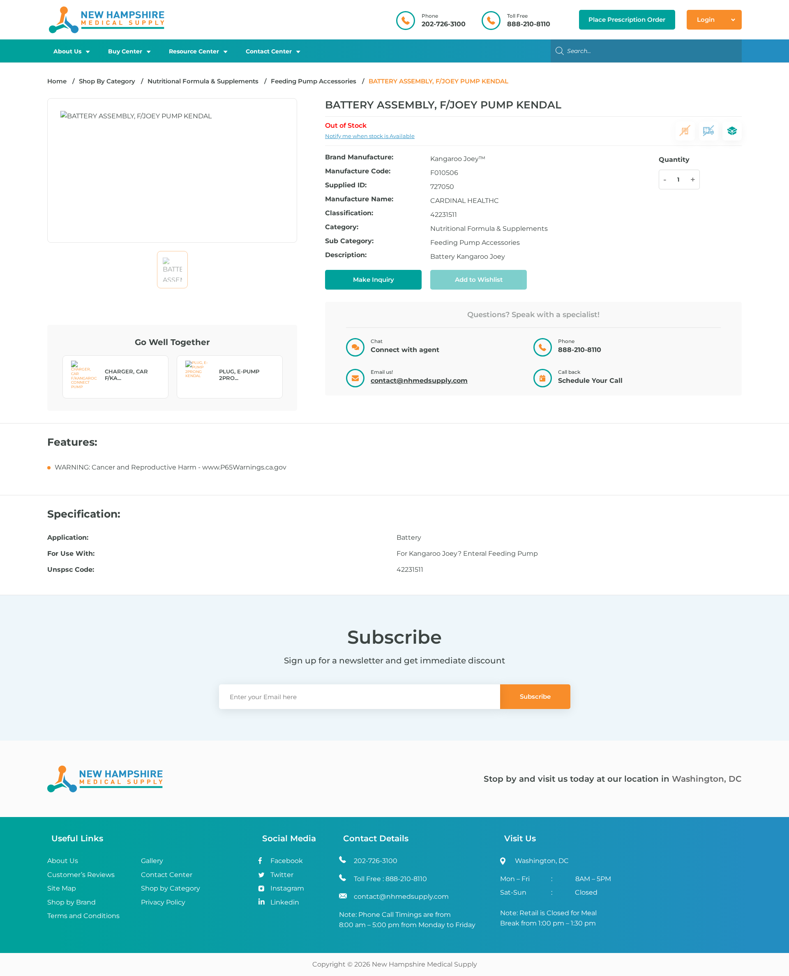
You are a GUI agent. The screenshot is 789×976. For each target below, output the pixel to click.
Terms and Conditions (83, 916)
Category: (341, 227)
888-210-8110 (528, 24)
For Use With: (71, 553)
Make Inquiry (373, 279)
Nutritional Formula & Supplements (203, 81)
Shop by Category (170, 888)
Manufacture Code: (357, 171)
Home (57, 81)
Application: (67, 537)
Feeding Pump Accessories (313, 81)
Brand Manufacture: (359, 157)
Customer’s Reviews (81, 875)
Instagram (287, 888)
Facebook (286, 861)
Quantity (674, 159)
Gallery (152, 861)
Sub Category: (349, 241)
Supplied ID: (346, 185)
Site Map (61, 888)
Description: (346, 255)
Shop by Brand (71, 902)
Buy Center (125, 51)
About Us (67, 51)
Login (706, 19)
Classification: (349, 213)
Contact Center (269, 51)
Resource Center (194, 51)
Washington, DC (707, 779)
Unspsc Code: (70, 569)
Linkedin (284, 902)
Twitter (281, 875)
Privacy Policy (163, 902)
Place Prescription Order (626, 19)
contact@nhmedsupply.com (419, 380)
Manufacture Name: (359, 199)
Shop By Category (108, 81)
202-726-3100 (444, 24)
